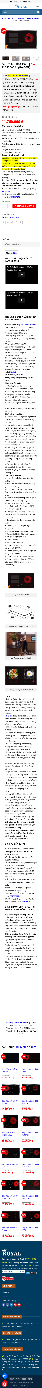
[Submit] (38, 12)
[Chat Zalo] (5, 1376)
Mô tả (6, 239)
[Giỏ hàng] (37, 6)
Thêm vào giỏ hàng (24, 206)
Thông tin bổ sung (12, 244)
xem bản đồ (28, 1265)
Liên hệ (5, 1296)
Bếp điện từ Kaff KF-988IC (30, 1070)
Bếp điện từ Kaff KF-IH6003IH (30, 1165)
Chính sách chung (9, 1300)
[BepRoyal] (21, 6)
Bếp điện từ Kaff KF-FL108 (10, 1102)
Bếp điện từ (20, 19)
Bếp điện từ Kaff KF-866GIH (10, 1070)
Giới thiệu (5, 1293)
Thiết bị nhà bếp (8, 19)
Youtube (21, 375)
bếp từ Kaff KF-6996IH (26, 324)
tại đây (14, 372)
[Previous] (5, 39)
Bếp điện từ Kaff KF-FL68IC (10, 1229)
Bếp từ (9, 716)
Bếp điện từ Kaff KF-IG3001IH (30, 1197)
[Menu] (3, 6)
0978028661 (7, 1262)
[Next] (37, 39)
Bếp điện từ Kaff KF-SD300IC (10, 1165)
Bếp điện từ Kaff (33, 19)
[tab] (21, 239)
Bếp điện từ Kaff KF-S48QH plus (10, 1133)
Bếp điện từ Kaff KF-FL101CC (30, 1133)
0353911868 (31, 1259)
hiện (15, 253)
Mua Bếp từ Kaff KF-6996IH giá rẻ (20, 1022)
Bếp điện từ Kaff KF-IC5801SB (10, 1197)
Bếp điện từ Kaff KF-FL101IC (30, 1102)
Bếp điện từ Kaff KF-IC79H (30, 1229)
